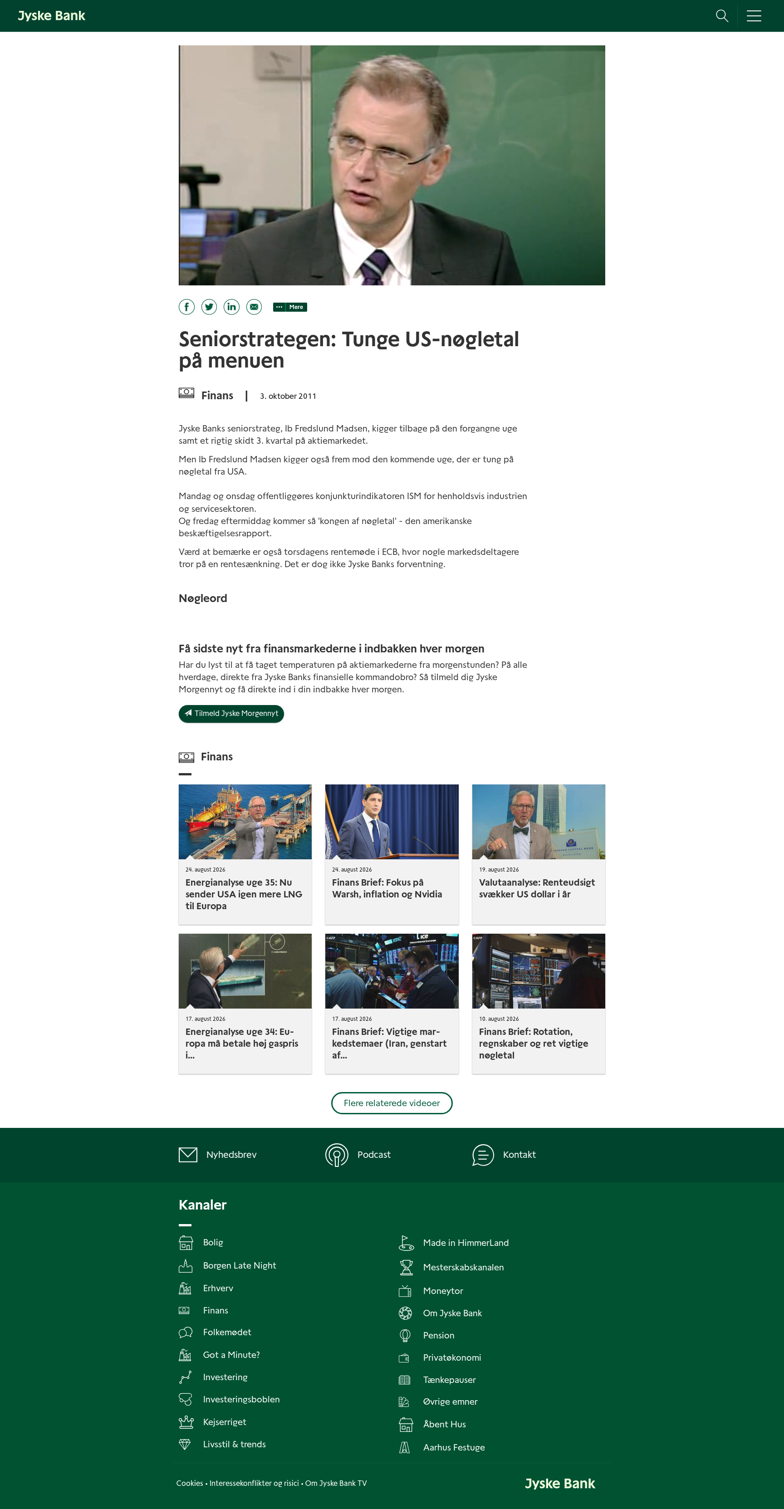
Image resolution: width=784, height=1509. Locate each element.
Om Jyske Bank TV (336, 1483)
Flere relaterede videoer (392, 1103)
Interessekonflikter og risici (254, 1483)
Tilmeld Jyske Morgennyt (235, 713)
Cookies (189, 1483)
